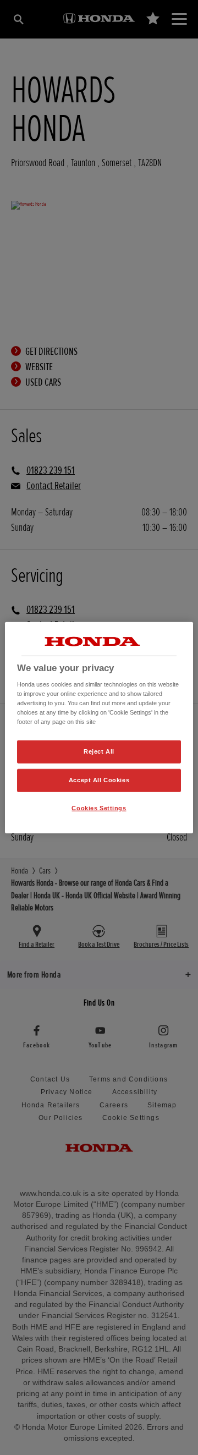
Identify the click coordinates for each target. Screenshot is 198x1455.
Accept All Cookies (99, 780)
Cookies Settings (99, 808)
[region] (99, 727)
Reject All (99, 751)
